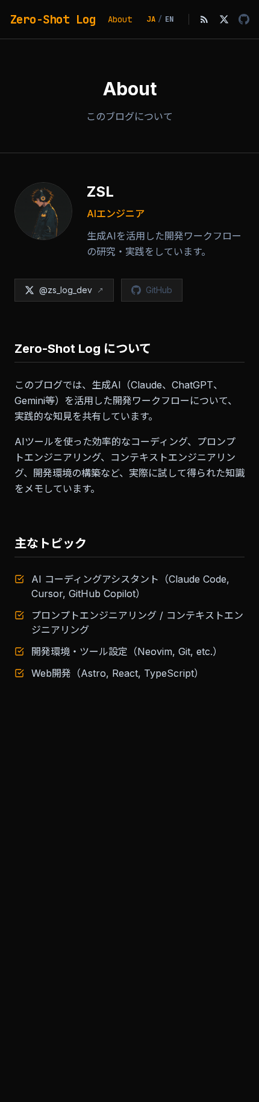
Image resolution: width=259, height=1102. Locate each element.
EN (169, 19)
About (120, 19)
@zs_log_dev (65, 290)
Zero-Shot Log (53, 19)
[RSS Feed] (204, 19)
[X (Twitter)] (224, 19)
